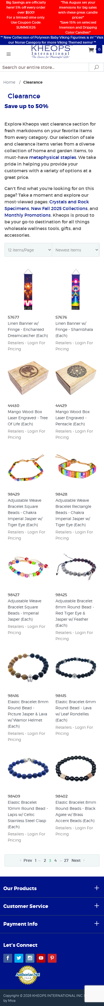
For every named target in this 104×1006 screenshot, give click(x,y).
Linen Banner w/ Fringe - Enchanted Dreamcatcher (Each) (28, 329)
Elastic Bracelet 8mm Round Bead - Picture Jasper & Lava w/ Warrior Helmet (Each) (28, 713)
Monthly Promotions (27, 215)
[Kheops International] (52, 51)
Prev (27, 860)
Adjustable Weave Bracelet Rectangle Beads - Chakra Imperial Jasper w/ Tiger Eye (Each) (73, 512)
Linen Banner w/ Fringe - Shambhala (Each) (74, 329)
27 (66, 860)
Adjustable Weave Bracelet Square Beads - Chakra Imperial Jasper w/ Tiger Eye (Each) (25, 512)
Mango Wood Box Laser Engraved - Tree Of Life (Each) (28, 417)
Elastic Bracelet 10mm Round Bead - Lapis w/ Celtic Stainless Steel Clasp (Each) (28, 814)
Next (77, 860)
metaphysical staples (52, 157)
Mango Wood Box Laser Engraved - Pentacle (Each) (72, 417)
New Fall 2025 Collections (59, 208)
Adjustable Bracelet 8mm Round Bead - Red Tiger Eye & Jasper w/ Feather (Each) (74, 613)
